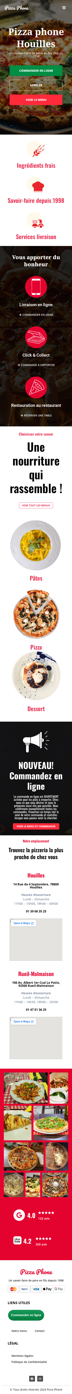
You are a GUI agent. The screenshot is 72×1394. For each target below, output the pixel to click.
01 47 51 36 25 (36, 1009)
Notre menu (19, 1331)
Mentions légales (22, 1356)
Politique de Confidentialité (29, 1362)
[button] (36, 70)
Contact (40, 1331)
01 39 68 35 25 (36, 911)
